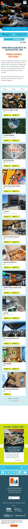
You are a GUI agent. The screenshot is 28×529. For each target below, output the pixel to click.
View (13, 89)
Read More (18, 460)
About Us (5, 503)
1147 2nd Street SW (8, 188)
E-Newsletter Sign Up (21, 35)
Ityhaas (6, 211)
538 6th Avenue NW (8, 365)
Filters (5, 89)
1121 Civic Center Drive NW (10, 137)
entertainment (15, 64)
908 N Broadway (8, 391)
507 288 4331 (17, 492)
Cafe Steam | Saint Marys (12, 186)
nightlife (3, 66)
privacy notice (10, 523)
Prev (9, 401)
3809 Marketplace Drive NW (10, 213)
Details (6, 115)
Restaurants (17, 39)
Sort (22, 89)
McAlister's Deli (9, 161)
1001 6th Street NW (8, 264)
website (15, 115)
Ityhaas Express (9, 135)
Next (16, 401)
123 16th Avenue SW (8, 162)
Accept (14, 525)
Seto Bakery (8, 364)
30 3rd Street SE (8, 340)
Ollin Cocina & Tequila (11, 237)
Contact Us (12, 503)
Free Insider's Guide (7, 35)
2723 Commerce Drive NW (10, 238)
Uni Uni (6, 313)
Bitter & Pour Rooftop (11, 338)
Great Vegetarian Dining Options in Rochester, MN (14, 449)
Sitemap (18, 503)
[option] (14, 446)
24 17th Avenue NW (8, 289)
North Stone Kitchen (11, 110)
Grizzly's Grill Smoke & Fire (12, 288)
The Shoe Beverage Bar (11, 389)
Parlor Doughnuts (10, 262)
